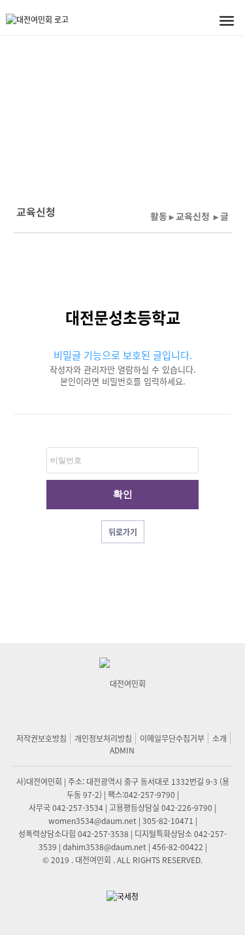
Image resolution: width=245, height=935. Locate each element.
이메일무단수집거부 (172, 738)
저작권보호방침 (41, 738)
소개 (219, 738)
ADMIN (122, 749)
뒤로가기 (122, 532)
